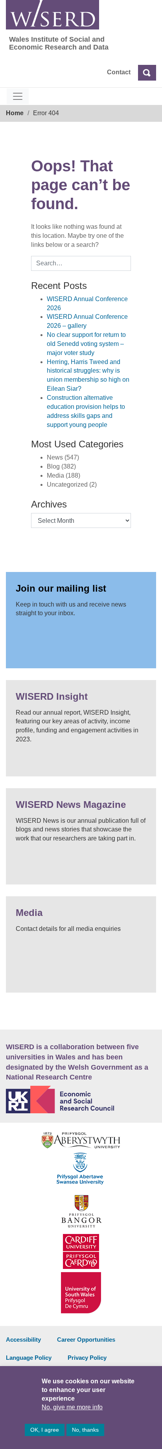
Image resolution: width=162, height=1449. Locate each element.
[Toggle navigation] (18, 96)
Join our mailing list (61, 588)
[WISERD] (52, 14)
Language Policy (29, 1357)
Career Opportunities (86, 1339)
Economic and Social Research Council (81, 1099)
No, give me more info (72, 1407)
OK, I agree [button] (44, 1430)
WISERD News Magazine (71, 804)
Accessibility (23, 1339)
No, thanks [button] (85, 1430)
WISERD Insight (52, 696)
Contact (119, 72)
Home (15, 113)
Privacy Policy (87, 1357)
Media (29, 912)
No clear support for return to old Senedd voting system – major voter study (86, 343)
